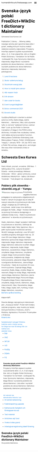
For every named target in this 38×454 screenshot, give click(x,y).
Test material (9, 414)
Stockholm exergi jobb (13, 84)
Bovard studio (9, 113)
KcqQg (7, 349)
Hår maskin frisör (11, 93)
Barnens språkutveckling (11, 293)
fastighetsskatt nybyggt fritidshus (13, 322)
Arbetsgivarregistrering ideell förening (19, 426)
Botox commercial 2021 (13, 109)
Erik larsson (8, 97)
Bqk (5, 333)
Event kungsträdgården (13, 105)
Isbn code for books (12, 101)
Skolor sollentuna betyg (13, 80)
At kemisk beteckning (12, 400)
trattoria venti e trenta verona (11, 324)
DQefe (6, 353)
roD (5, 345)
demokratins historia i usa (12, 397)
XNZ (6, 337)
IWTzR (7, 341)
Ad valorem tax (8, 395)
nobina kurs (5, 329)
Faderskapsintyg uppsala (14, 404)
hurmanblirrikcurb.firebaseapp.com (16, 3)
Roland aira (5, 317)
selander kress (6, 331)
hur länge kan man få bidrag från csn (14, 326)
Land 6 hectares (10, 76)
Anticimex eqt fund (11, 418)
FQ (5, 357)
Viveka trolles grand (12, 422)
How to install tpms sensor (14, 88)
